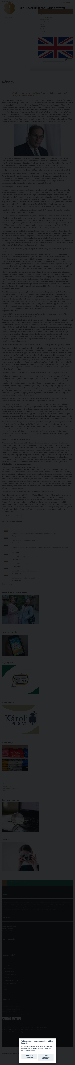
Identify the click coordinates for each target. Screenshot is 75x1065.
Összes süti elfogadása (29, 1056)
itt (31, 1048)
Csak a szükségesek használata (46, 1057)
